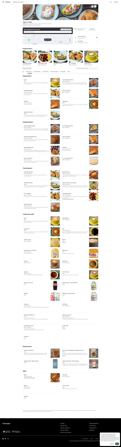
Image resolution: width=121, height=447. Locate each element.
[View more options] (95, 6)
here (114, 440)
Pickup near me (93, 427)
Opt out (112, 443)
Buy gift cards (63, 425)
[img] (48, 39)
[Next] (97, 48)
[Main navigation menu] (3, 2)
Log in (110, 2)
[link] (92, 6)
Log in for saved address (66, 29)
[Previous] (95, 48)
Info (51, 23)
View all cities (92, 425)
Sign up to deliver (64, 430)
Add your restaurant (65, 427)
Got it (117, 443)
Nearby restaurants (93, 423)
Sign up (116, 2)
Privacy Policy (85, 438)
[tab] (29, 71)
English (92, 430)
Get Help (62, 423)
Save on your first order (65, 432)
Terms (91, 438)
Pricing (96, 438)
